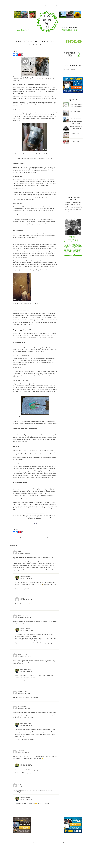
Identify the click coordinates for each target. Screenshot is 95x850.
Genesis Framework (53, 842)
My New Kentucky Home (47, 21)
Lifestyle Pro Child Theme (43, 842)
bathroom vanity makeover (28, 315)
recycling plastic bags (37, 537)
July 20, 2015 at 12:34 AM (24, 617)
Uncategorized (15, 539)
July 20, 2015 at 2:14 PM (26, 671)
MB (19, 551)
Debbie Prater (21, 654)
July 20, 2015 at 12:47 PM (26, 630)
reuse (42, 537)
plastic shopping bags (21, 537)
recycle (31, 537)
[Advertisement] (73, 170)
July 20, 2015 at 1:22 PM (24, 693)
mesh (38, 194)
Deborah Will (21, 691)
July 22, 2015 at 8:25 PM (26, 766)
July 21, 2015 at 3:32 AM (24, 708)
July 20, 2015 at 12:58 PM (24, 656)
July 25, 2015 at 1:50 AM (24, 786)
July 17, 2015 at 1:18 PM (26, 578)
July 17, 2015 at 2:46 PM (26, 600)
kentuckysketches (24, 576)
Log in (63, 842)
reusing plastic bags (47, 537)
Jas (18, 784)
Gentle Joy (20, 750)
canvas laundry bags (46, 194)
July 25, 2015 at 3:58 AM (26, 799)
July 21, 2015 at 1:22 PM (26, 725)
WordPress (59, 842)
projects (27, 537)
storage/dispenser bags (46, 102)
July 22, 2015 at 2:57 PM (24, 752)
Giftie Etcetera (21, 615)
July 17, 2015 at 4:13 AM (24, 553)
